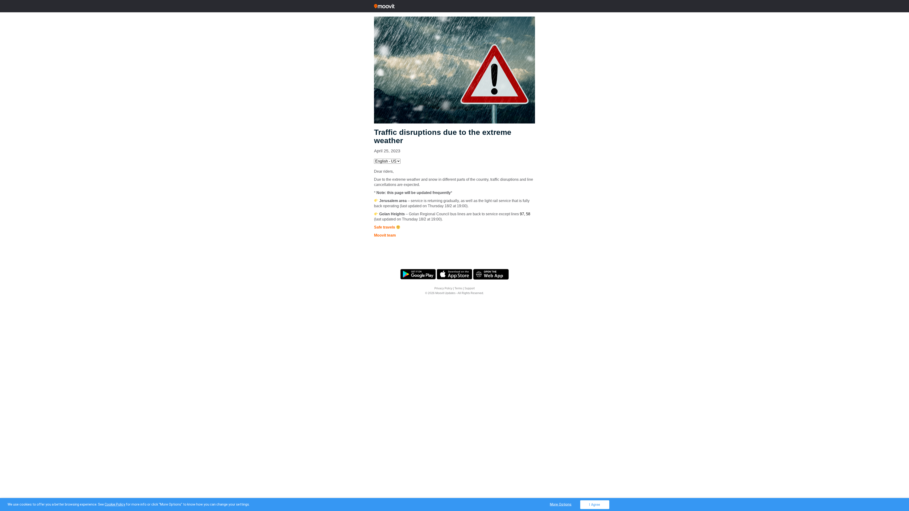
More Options (561, 504)
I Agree (594, 504)
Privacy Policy (443, 288)
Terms (458, 288)
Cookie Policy (115, 504)
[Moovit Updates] (454, 6)
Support (469, 288)
